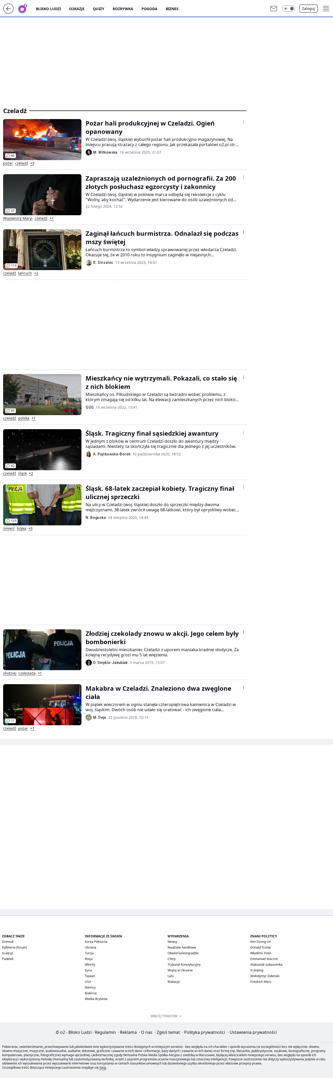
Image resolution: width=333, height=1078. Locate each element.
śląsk (22, 473)
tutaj (102, 1067)
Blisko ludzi (48, 8)
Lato (171, 976)
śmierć (9, 528)
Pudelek (8, 959)
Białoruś (91, 993)
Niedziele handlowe (182, 947)
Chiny (172, 959)
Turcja (89, 953)
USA (88, 981)
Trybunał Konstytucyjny (184, 964)
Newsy (172, 941)
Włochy (90, 964)
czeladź (21, 163)
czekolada (27, 673)
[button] (288, 8)
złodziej (9, 673)
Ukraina (90, 947)
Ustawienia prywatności (252, 1032)
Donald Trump (260, 947)
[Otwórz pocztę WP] (274, 8)
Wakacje (174, 981)
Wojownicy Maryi (18, 218)
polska (23, 418)
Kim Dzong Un (260, 941)
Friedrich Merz (260, 981)
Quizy (98, 8)
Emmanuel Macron (264, 959)
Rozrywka (123, 8)
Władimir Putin (260, 953)
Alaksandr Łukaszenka (266, 964)
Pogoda (149, 8)
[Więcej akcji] (243, 122)
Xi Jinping (256, 970)
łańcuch (25, 273)
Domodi (8, 941)
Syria (88, 970)
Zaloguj (308, 8)
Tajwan (90, 976)
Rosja (89, 959)
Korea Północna (96, 941)
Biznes (172, 8)
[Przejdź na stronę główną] (8, 12)
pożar (8, 163)
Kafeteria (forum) (14, 947)
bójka (21, 528)
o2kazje (77, 8)
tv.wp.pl (7, 953)
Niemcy (90, 987)
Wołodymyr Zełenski (264, 976)
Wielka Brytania (96, 999)
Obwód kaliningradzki (183, 953)
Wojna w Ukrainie (180, 970)
